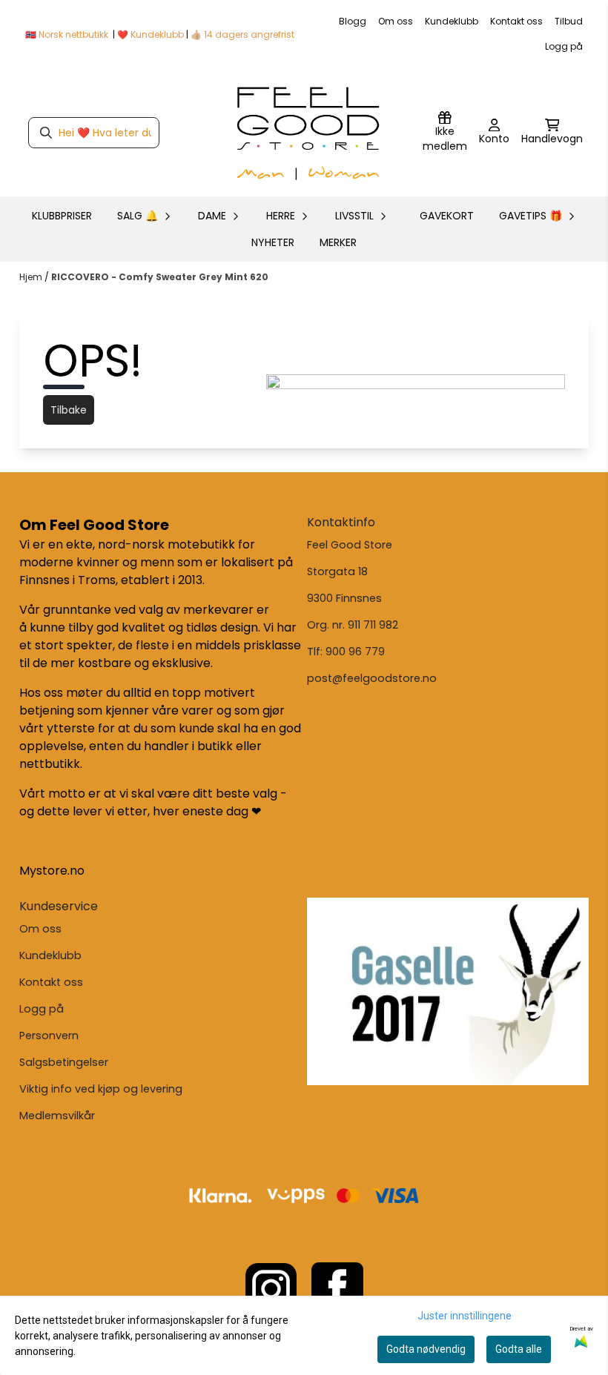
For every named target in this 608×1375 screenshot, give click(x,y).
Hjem (31, 277)
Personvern (49, 1035)
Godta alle (518, 1349)
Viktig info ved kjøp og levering (100, 1088)
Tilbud (569, 21)
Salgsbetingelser (63, 1062)
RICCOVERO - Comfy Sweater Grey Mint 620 (159, 277)
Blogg (352, 21)
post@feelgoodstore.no (372, 678)
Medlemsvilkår (57, 1115)
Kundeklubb (451, 21)
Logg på (564, 46)
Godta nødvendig (426, 1349)
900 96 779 (355, 651)
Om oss (395, 21)
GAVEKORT (447, 215)
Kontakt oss (516, 21)
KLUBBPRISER (62, 215)
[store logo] (308, 132)
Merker (338, 242)
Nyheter (272, 242)
